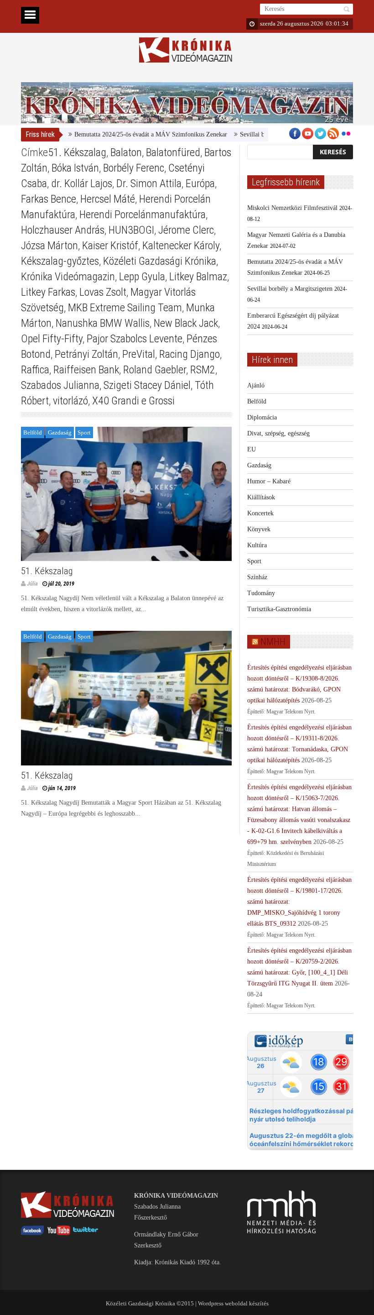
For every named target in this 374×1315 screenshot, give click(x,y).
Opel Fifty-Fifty (52, 338)
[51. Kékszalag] (126, 494)
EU (251, 449)
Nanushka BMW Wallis (103, 323)
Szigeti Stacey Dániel (147, 385)
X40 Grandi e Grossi (133, 400)
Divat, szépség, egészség (278, 433)
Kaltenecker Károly (180, 245)
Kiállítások (261, 497)
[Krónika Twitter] (85, 1233)
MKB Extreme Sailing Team (125, 307)
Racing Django (189, 354)
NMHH (273, 641)
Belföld (32, 432)
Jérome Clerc (186, 230)
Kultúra (257, 545)
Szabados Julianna (60, 385)
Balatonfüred (173, 152)
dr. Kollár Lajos (81, 183)
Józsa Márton (49, 245)
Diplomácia (262, 417)
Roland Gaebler (154, 369)
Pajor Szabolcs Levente (134, 338)
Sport (84, 432)
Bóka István (75, 168)
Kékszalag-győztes (60, 261)
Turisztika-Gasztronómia (279, 609)
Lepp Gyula (142, 276)
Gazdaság (60, 432)
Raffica (35, 369)
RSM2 (202, 369)
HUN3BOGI (131, 230)
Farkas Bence (48, 199)
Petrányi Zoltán (86, 354)
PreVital (138, 354)
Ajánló (256, 385)
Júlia (32, 583)
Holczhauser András (62, 230)
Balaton (126, 152)
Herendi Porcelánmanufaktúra (142, 214)
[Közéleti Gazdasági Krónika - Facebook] (32, 1233)
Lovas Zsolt (102, 292)
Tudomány (261, 593)
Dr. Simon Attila (149, 183)
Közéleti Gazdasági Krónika (159, 261)
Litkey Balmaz (198, 276)
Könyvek (258, 529)
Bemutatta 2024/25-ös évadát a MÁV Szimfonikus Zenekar (130, 134)
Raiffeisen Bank (86, 369)
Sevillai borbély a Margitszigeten (262, 134)
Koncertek (260, 513)
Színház (257, 577)
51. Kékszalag (77, 152)
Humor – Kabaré (269, 481)
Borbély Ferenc (133, 168)
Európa (200, 183)
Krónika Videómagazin (68, 276)
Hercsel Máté (107, 199)
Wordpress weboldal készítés (233, 1303)
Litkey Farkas (48, 292)
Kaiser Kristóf (110, 245)
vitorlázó (70, 400)
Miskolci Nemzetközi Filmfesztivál (292, 207)
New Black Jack (186, 323)
